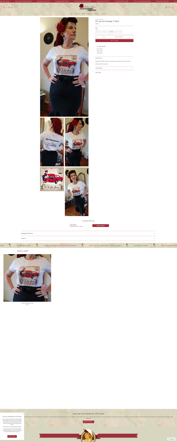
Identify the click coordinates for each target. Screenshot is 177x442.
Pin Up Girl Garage (99, 19)
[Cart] (172, 7)
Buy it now (114, 40)
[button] (71, 13)
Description (98, 58)
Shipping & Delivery (27, 233)
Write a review (100, 225)
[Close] (23, 414)
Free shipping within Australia (62, 1)
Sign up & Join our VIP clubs (43, 1)
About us (23, 238)
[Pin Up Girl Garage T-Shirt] (27, 278)
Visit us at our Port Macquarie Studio (23, 1)
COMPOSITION (98, 68)
